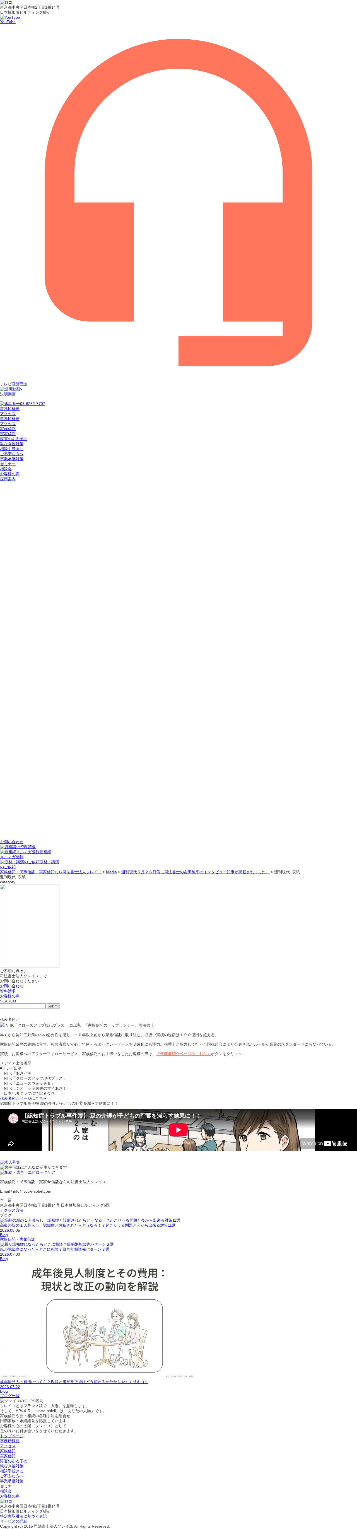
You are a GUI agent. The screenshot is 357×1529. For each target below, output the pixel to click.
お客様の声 (10, 474)
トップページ (11, 1436)
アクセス (8, 423)
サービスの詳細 (13, 1521)
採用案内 (8, 479)
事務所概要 (10, 418)
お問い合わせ (11, 986)
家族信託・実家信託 (17, 1239)
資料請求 (28, 847)
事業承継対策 (11, 459)
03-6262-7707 (32, 403)
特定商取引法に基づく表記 (23, 1516)
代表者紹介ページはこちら (23, 1098)
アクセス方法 (11, 1210)
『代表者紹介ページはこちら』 (183, 1054)
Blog (4, 1235)
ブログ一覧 (10, 1395)
